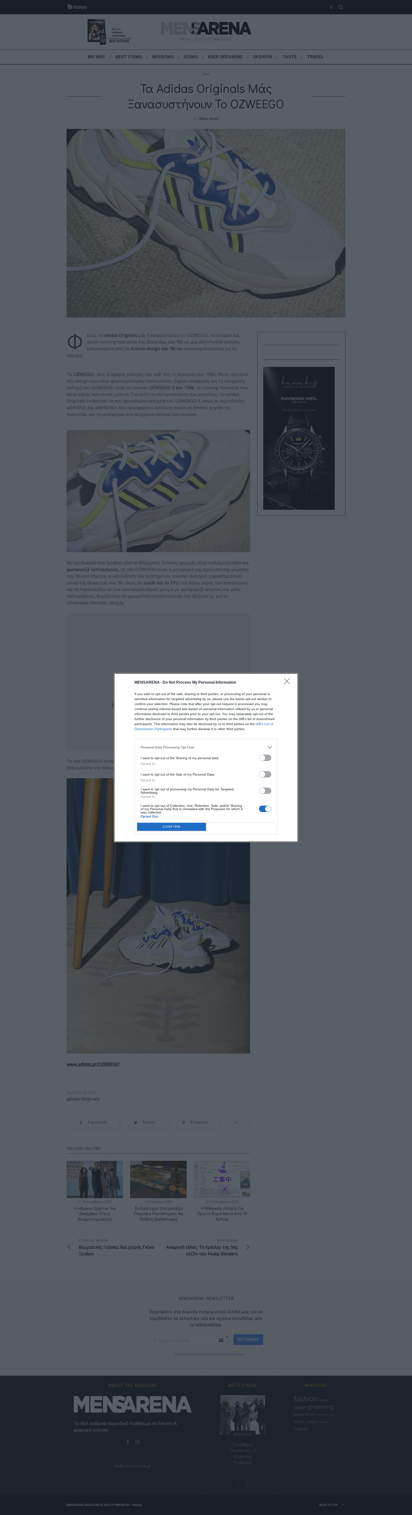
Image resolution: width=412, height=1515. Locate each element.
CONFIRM (171, 826)
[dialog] (206, 757)
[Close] (288, 682)
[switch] (265, 758)
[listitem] (206, 747)
